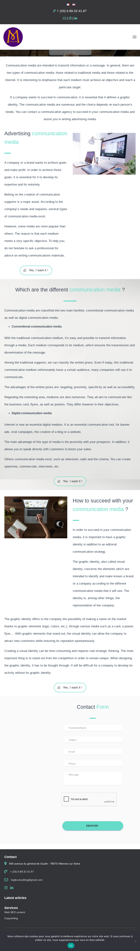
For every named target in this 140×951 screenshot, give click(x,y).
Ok (71, 945)
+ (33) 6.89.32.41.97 (71, 11)
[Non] (135, 941)
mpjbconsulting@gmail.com (26, 879)
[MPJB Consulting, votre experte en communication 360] (14, 37)
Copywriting (11, 918)
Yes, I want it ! (38, 270)
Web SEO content (14, 912)
